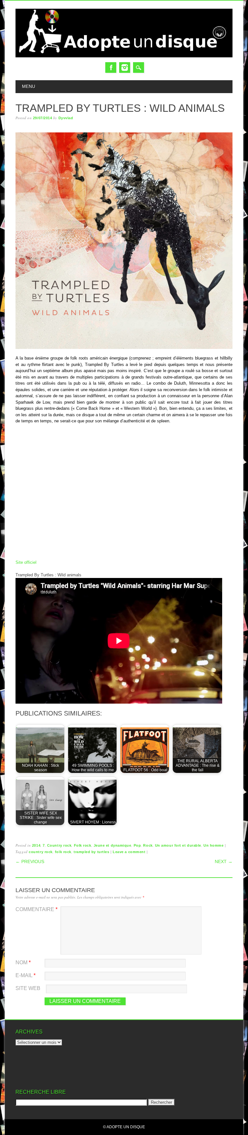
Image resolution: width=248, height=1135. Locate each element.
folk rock (63, 852)
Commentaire (36, 909)
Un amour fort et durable (178, 845)
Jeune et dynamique (112, 845)
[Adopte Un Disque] (124, 55)
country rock (41, 852)
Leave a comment (129, 852)
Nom (23, 962)
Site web (28, 988)
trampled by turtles (91, 852)
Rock (147, 845)
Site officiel (26, 562)
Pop (137, 845)
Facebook (110, 67)
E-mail (26, 975)
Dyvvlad (65, 118)
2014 (36, 845)
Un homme (213, 845)
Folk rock (82, 845)
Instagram (124, 67)
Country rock (59, 845)
